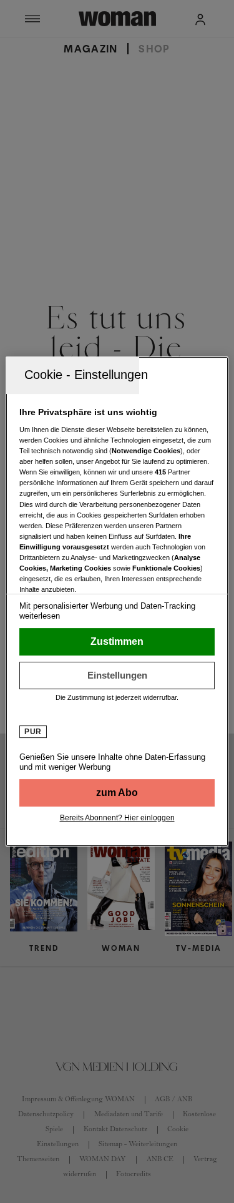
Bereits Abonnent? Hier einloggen (117, 817)
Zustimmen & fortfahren (116, 642)
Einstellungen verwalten (116, 675)
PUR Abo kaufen (116, 793)
